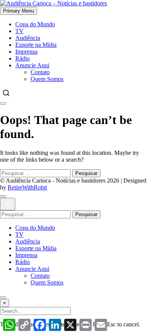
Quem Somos (47, 79)
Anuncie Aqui (32, 65)
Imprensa (26, 51)
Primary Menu (18, 11)
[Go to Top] (3, 297)
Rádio (22, 58)
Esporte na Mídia (36, 44)
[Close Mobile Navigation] (3, 103)
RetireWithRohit (27, 187)
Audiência (27, 38)
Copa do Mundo (35, 24)
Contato (40, 72)
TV (19, 31)
